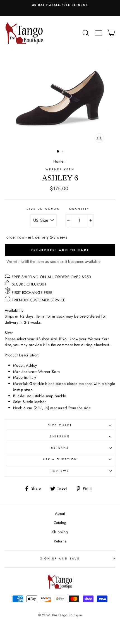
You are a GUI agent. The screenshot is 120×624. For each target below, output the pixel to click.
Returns (60, 448)
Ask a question (60, 459)
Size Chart (60, 425)
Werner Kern (60, 169)
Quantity (79, 209)
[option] (60, 5)
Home (58, 161)
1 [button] (58, 151)
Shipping (60, 436)
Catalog (60, 522)
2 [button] (63, 152)
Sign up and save (60, 558)
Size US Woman (43, 209)
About (60, 513)
